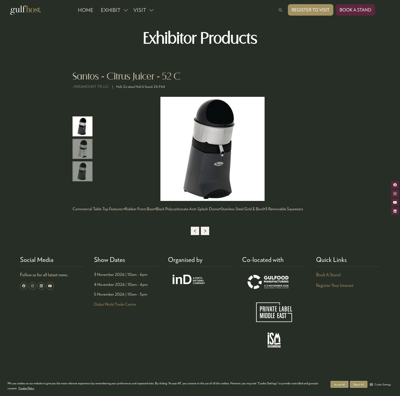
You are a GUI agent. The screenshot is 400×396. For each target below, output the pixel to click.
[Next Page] (205, 231)
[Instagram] (32, 286)
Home (85, 10)
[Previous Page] (195, 231)
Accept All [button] (339, 384)
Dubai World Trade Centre (115, 304)
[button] (380, 384)
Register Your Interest (335, 285)
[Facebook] (24, 286)
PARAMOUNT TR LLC (91, 86)
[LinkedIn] (41, 286)
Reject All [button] (359, 384)
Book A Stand (328, 274)
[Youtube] (50, 286)
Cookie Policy (26, 388)
